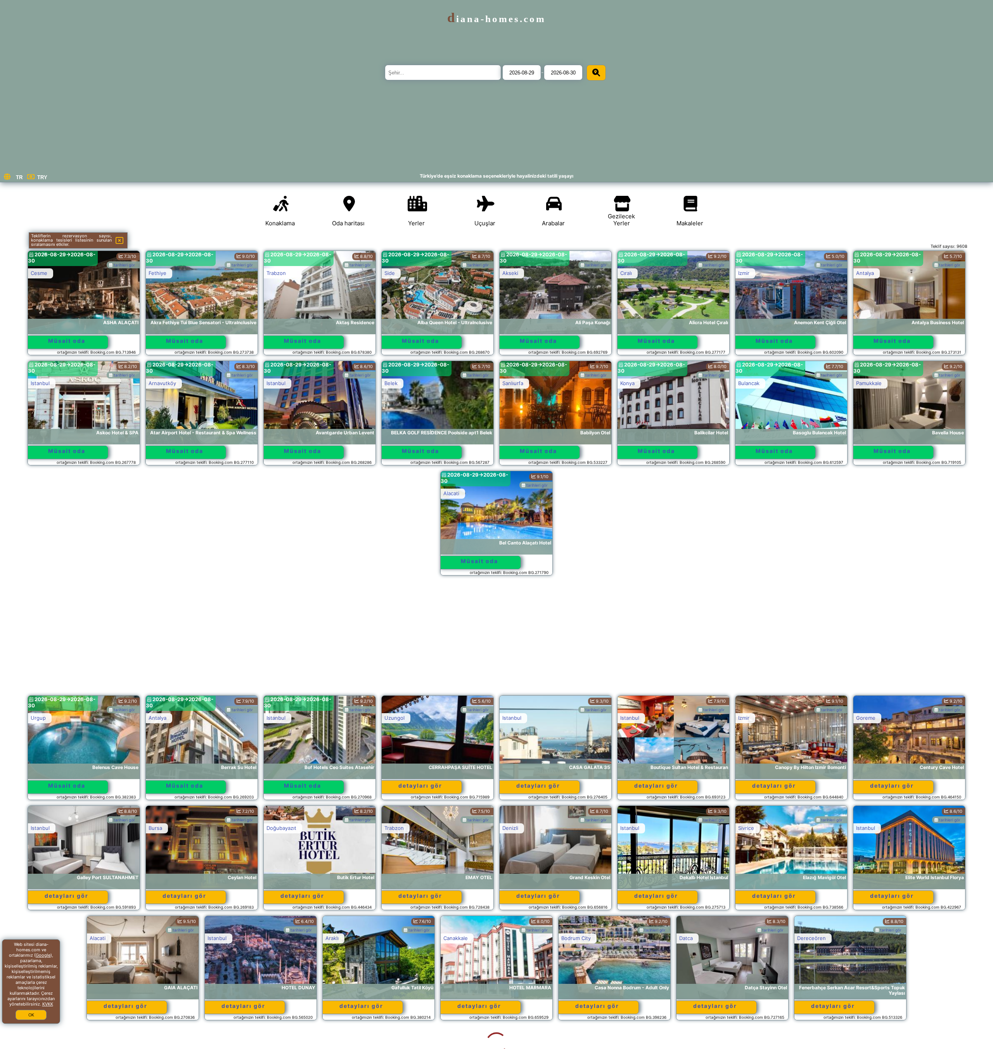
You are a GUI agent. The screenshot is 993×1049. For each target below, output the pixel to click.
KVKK (47, 1004)
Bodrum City (517, 938)
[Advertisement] (496, 639)
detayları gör (420, 785)
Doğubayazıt (281, 828)
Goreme (865, 718)
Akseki (510, 273)
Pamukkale (869, 383)
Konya (627, 383)
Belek (391, 383)
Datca (627, 938)
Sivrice (746, 828)
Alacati (451, 493)
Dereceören (752, 938)
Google (43, 955)
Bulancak (748, 383)
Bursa (155, 828)
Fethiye (157, 273)
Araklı (273, 938)
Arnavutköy (162, 383)
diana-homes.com (496, 19)
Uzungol (394, 718)
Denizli (510, 828)
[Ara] (596, 73)
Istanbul (40, 383)
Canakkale (396, 938)
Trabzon (276, 273)
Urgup (38, 718)
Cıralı (626, 273)
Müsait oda (66, 340)
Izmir (743, 273)
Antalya (865, 273)
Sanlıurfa (512, 383)
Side (389, 273)
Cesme (39, 273)
